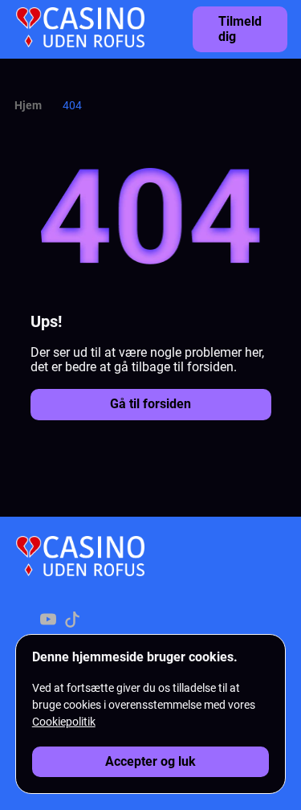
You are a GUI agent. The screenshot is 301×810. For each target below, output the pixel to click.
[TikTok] (72, 621)
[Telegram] (120, 621)
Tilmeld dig (240, 28)
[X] (24, 621)
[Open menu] (277, 25)
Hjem (28, 105)
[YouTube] (48, 621)
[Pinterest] (96, 621)
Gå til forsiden (150, 403)
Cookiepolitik (64, 721)
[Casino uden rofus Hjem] (80, 29)
